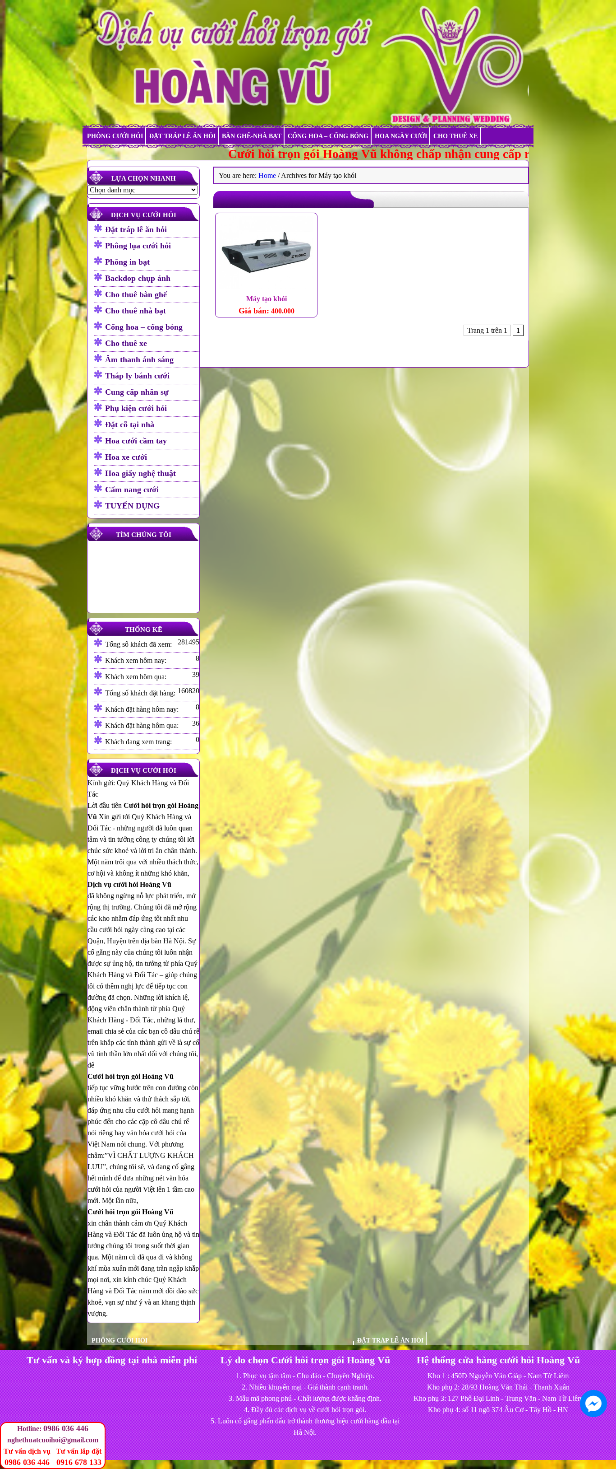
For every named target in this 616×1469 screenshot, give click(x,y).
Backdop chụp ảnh (137, 278)
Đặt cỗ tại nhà (129, 424)
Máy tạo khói (266, 299)
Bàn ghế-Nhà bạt (251, 136)
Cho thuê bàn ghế (136, 294)
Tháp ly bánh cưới (137, 375)
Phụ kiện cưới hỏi (136, 408)
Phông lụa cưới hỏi (138, 245)
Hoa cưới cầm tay (136, 440)
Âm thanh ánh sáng (139, 359)
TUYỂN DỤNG (132, 505)
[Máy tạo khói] (266, 253)
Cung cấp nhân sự (137, 391)
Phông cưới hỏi (115, 136)
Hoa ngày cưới (401, 136)
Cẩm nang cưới (132, 489)
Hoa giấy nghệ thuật (140, 473)
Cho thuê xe (455, 136)
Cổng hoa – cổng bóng (328, 136)
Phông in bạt (127, 261)
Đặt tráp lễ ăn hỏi (182, 136)
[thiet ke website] (612, 1446)
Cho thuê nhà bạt (135, 310)
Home (267, 175)
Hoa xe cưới (126, 457)
